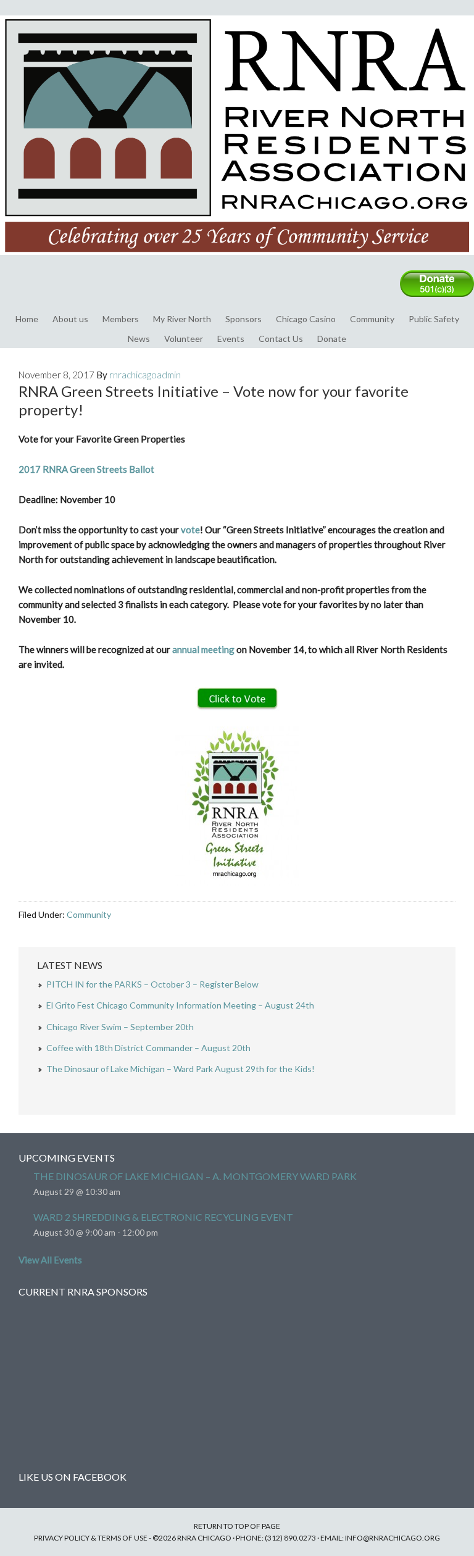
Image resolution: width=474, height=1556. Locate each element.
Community (372, 319)
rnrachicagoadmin (145, 374)
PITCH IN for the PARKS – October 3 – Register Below (152, 984)
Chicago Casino (306, 319)
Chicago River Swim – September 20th (120, 1026)
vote (190, 529)
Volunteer (183, 338)
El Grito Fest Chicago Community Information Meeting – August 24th (180, 1005)
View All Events (50, 1259)
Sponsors (243, 319)
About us (70, 319)
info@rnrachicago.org (392, 1537)
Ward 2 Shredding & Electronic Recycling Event (163, 1217)
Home (26, 319)
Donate (331, 338)
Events (230, 338)
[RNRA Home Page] (237, 260)
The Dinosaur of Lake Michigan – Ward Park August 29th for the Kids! (180, 1068)
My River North (182, 319)
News (139, 338)
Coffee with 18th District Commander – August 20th (148, 1047)
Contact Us (281, 338)
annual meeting (203, 649)
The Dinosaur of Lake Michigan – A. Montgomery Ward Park (195, 1176)
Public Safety (434, 319)
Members (120, 319)
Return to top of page (237, 1526)
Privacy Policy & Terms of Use (91, 1537)
